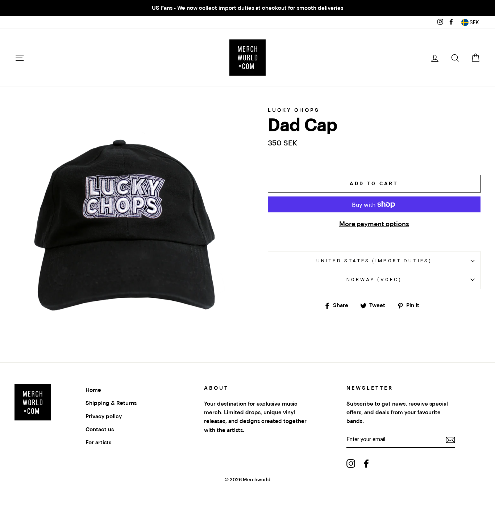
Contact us (100, 429)
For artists (98, 442)
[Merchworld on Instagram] (350, 463)
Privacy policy (104, 416)
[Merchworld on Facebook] (366, 463)
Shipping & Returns (111, 403)
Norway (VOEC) (374, 279)
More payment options (374, 224)
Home (93, 390)
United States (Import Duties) (374, 260)
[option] (247, 8)
